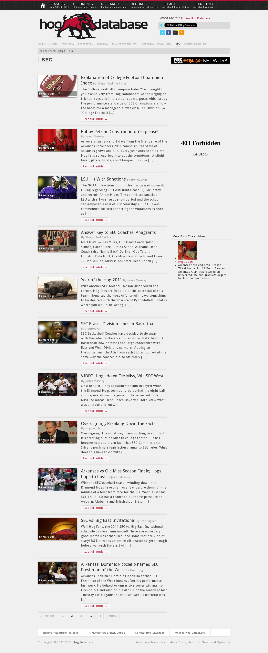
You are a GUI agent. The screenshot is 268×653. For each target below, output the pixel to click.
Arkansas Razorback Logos (107, 632)
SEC (178, 43)
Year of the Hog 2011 (101, 279)
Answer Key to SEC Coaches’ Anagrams (118, 232)
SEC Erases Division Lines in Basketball (118, 323)
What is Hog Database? (189, 632)
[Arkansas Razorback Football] (43, 7)
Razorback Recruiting (157, 43)
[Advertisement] (200, 107)
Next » (113, 615)
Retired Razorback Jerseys (61, 632)
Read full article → (95, 119)
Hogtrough (185, 261)
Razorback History (125, 43)
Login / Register (195, 43)
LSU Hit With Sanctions (103, 179)
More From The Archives (189, 236)
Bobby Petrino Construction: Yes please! (119, 131)
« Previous (47, 615)
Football (68, 43)
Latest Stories (48, 43)
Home (61, 50)
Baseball (102, 43)
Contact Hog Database (149, 632)
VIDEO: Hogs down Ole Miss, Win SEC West (122, 375)
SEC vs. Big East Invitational (108, 520)
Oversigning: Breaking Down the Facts (118, 423)
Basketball (85, 43)
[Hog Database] (94, 25)
